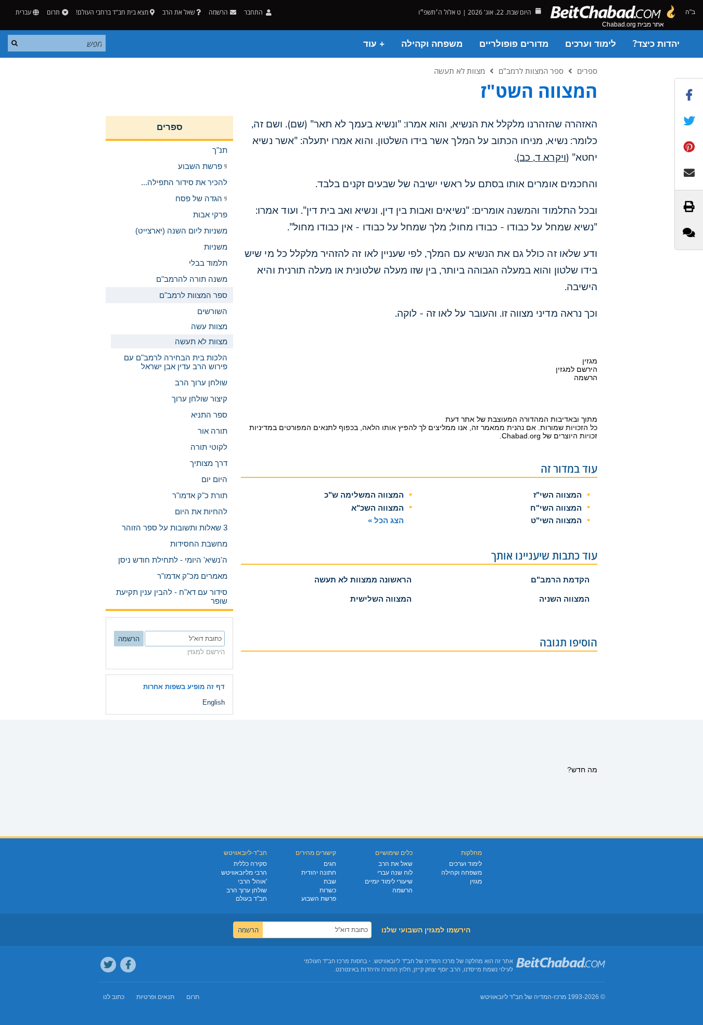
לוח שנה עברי (395, 872)
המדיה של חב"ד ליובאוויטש (516, 997)
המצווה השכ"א (377, 507)
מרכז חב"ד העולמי (326, 961)
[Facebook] (128, 964)
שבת (330, 881)
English (213, 702)
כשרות (327, 890)
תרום (53, 12)
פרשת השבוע (318, 898)
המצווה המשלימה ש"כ (364, 494)
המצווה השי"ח (556, 507)
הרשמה (402, 890)
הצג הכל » (386, 520)
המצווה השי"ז (557, 494)
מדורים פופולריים (513, 44)
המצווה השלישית (381, 598)
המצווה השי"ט (556, 520)
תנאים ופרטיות (155, 997)
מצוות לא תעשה (459, 71)
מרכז (560, 997)
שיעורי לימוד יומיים (389, 881)
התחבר (254, 12)
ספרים (587, 71)
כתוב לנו (113, 997)
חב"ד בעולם (251, 898)
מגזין (476, 881)
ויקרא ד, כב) (541, 157)
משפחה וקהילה (432, 44)
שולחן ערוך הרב (246, 890)
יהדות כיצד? (656, 44)
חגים (330, 863)
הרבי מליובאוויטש (244, 872)
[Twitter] (108, 964)
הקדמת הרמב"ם (560, 579)
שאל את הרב (178, 12)
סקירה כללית (250, 863)
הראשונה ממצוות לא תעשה (363, 579)
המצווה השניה (564, 598)
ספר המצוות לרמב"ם (531, 71)
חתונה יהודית (318, 872)
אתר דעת (460, 419)
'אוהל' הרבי (252, 881)
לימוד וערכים (590, 44)
